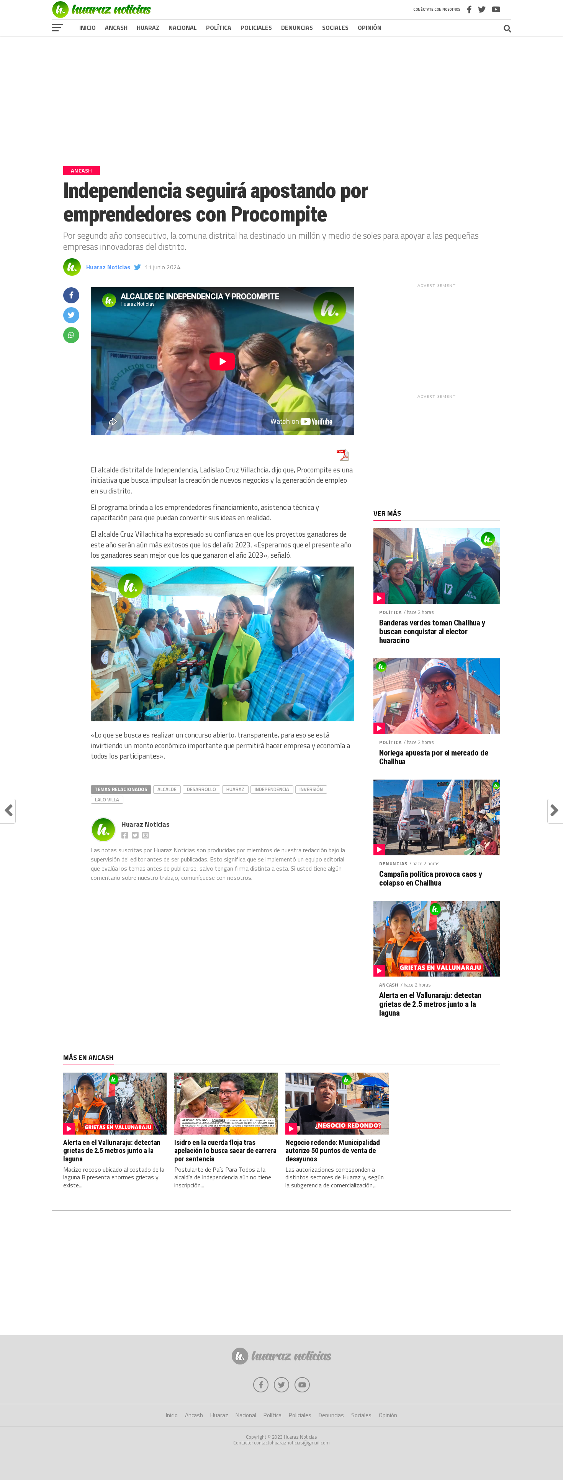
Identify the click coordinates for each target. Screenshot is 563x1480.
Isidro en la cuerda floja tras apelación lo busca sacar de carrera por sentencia (225, 1150)
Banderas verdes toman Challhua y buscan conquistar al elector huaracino (432, 632)
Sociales (335, 27)
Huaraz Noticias (108, 267)
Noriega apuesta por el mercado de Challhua (433, 757)
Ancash (116, 27)
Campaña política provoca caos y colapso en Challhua (430, 878)
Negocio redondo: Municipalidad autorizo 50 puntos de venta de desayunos (332, 1150)
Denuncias (297, 27)
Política (218, 27)
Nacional (183, 27)
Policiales (256, 27)
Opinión (369, 27)
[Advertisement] (281, 95)
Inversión (311, 789)
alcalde (167, 789)
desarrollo (201, 789)
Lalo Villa (107, 799)
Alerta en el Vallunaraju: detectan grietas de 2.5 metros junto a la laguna (430, 1004)
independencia (272, 789)
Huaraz (148, 27)
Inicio (87, 27)
